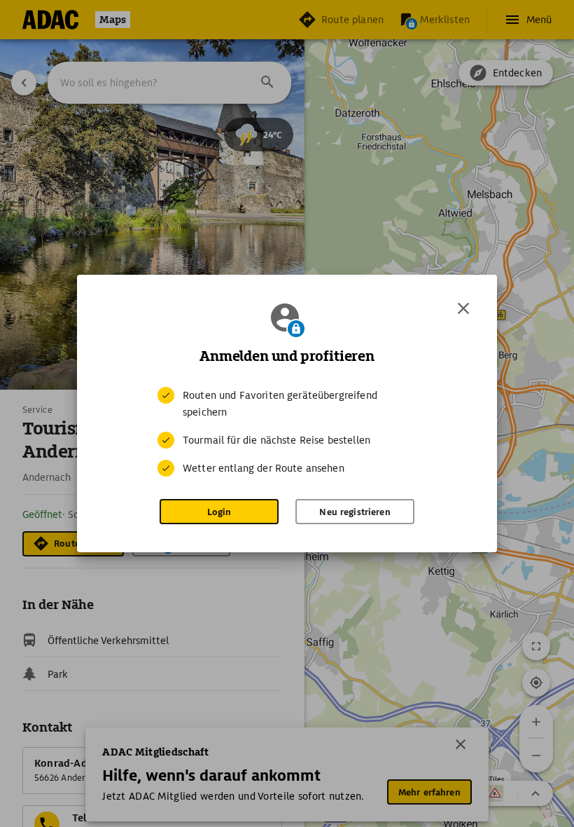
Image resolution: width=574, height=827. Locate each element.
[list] (287, 432)
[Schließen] (463, 308)
